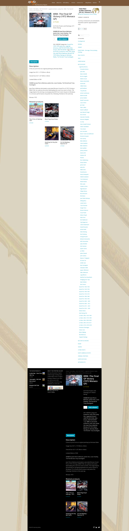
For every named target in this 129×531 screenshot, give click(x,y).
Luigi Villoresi (83, 275)
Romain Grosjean (84, 136)
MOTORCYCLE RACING (83, 340)
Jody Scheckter (83, 243)
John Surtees (83, 255)
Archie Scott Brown (84, 93)
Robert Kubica (83, 181)
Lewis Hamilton (83, 143)
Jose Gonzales (83, 131)
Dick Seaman (83, 246)
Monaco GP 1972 (88, 427)
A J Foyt (82, 121)
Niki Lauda (82, 184)
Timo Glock (83, 129)
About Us (59, 2)
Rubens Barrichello (84, 81)
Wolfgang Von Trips (85, 279)
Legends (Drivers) (52, 9)
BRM (71, 50)
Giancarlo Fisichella (84, 117)
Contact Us (80, 2)
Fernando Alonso (84, 69)
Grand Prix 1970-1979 (84, 294)
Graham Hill (83, 155)
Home (53, 2)
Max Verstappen (84, 265)
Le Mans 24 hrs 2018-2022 (85, 325)
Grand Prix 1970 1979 (65, 51)
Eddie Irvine (83, 169)
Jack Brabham (83, 88)
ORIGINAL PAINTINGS (83, 356)
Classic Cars (82, 330)
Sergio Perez (83, 208)
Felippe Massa (83, 191)
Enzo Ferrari (83, 114)
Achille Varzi (83, 263)
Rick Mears (82, 196)
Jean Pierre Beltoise (61, 53)
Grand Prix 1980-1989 (84, 296)
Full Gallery (66, 2)
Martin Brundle (83, 95)
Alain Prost (82, 217)
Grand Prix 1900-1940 (84, 287)
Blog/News (88, 2)
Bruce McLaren (83, 193)
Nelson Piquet (83, 215)
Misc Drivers (83, 284)
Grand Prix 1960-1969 (84, 291)
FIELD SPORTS (81, 55)
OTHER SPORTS (81, 350)
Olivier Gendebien (84, 126)
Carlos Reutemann (84, 224)
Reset (85, 29)
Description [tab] (34, 62)
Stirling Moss (83, 200)
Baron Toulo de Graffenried (86, 133)
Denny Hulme (83, 162)
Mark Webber (83, 282)
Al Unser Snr (83, 260)
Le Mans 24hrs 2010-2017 (85, 322)
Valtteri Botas (83, 86)
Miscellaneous (82, 334)
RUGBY (79, 343)
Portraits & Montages (84, 327)
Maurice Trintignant (84, 258)
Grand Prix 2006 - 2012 (84, 303)
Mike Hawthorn (83, 145)
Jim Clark (82, 105)
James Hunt (83, 165)
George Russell (83, 236)
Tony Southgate (68, 57)
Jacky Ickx (60, 9)
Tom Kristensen (84, 179)
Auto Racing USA (83, 313)
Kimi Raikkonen (83, 220)
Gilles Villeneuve (84, 272)
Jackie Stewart (83, 253)
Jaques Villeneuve (84, 270)
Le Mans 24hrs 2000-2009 (85, 320)
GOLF (79, 58)
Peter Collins (83, 107)
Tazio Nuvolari (83, 205)
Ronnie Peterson (84, 210)
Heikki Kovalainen (84, 176)
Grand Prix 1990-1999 (84, 298)
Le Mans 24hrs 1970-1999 (85, 318)
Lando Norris (83, 203)
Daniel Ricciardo (84, 227)
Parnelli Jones (83, 172)
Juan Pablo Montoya (85, 198)
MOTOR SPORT (43, 9)
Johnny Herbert (83, 150)
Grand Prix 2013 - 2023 (84, 306)
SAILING (80, 347)
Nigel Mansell (83, 188)
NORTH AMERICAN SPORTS (84, 353)
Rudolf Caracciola (84, 100)
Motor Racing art (61, 55)
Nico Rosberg (83, 234)
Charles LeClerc (84, 186)
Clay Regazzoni (83, 222)
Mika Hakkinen (83, 141)
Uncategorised (81, 41)
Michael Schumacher (85, 239)
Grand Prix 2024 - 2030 (84, 308)
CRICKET (80, 47)
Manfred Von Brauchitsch (86, 277)
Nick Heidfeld (83, 148)
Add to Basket (63, 39)
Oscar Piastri (83, 212)
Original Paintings (83, 337)
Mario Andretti (83, 74)
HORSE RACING (81, 61)
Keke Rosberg (83, 232)
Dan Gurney (83, 138)
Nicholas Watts (94, 429)
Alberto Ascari (83, 78)
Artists (73, 2)
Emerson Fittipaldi (84, 119)
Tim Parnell (60, 57)
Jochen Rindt (83, 229)
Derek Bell (82, 83)
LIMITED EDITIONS (64, 48)
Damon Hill (82, 153)
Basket (95, 2)
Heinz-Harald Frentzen (85, 124)
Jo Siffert (82, 251)
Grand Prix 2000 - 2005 (84, 301)
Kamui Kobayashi (84, 174)
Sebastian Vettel (84, 267)
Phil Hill (82, 157)
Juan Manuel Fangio (85, 112)
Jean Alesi (82, 71)
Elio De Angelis (83, 76)
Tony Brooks (83, 90)
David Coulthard (84, 110)
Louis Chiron (83, 102)
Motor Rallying (82, 332)
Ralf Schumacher (84, 241)
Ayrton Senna (83, 248)
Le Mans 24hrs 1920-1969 (85, 315)
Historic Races (82, 310)
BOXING (80, 44)
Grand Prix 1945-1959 (84, 289)
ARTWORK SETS (82, 362)
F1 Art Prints (93, 421)
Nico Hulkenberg (84, 160)
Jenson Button (83, 98)
